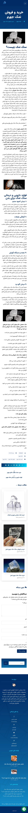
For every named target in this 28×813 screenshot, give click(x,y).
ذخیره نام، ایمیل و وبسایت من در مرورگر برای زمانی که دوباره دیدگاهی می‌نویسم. (15, 646)
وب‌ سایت (24, 635)
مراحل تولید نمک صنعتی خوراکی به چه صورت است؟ (14, 778)
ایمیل (25, 627)
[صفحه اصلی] (24, 21)
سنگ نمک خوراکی (17, 90)
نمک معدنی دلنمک (19, 517)
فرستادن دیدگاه (21, 651)
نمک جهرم (20, 456)
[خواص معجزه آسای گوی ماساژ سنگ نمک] (14, 758)
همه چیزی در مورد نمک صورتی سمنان (13, 794)
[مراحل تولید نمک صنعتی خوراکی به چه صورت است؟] (14, 772)
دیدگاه (24, 603)
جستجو (6, 663)
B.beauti (21, 453)
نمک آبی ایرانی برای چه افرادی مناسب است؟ (13, 796)
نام (26, 619)
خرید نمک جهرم (19, 459)
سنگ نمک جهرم (20, 551)
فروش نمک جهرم (12, 459)
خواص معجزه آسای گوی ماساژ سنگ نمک (14, 764)
